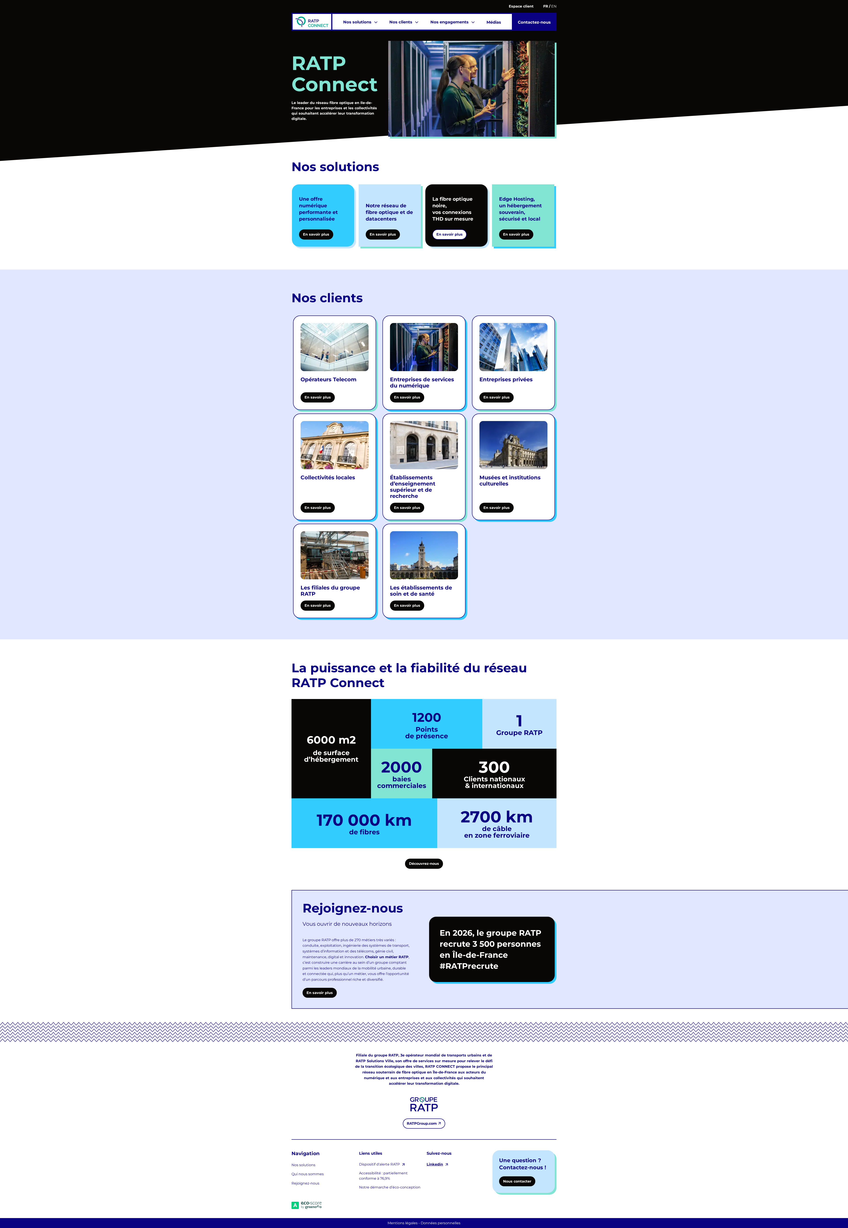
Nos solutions (357, 22)
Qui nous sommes (308, 1174)
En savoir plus (320, 993)
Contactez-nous (534, 22)
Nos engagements (449, 22)
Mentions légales (403, 1223)
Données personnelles (440, 1223)
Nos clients (400, 22)
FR (545, 6)
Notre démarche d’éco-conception (389, 1187)
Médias (493, 22)
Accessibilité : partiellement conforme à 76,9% (383, 1176)
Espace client (521, 6)
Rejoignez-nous (305, 1183)
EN (553, 6)
